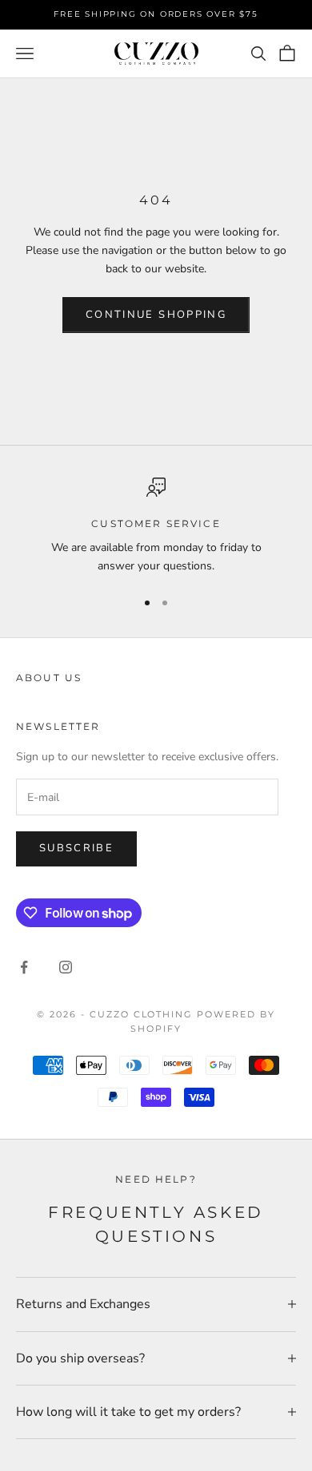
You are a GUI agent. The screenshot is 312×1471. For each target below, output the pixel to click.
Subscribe (76, 848)
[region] (156, 527)
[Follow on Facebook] (24, 967)
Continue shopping (156, 314)
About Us (49, 678)
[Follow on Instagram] (66, 967)
